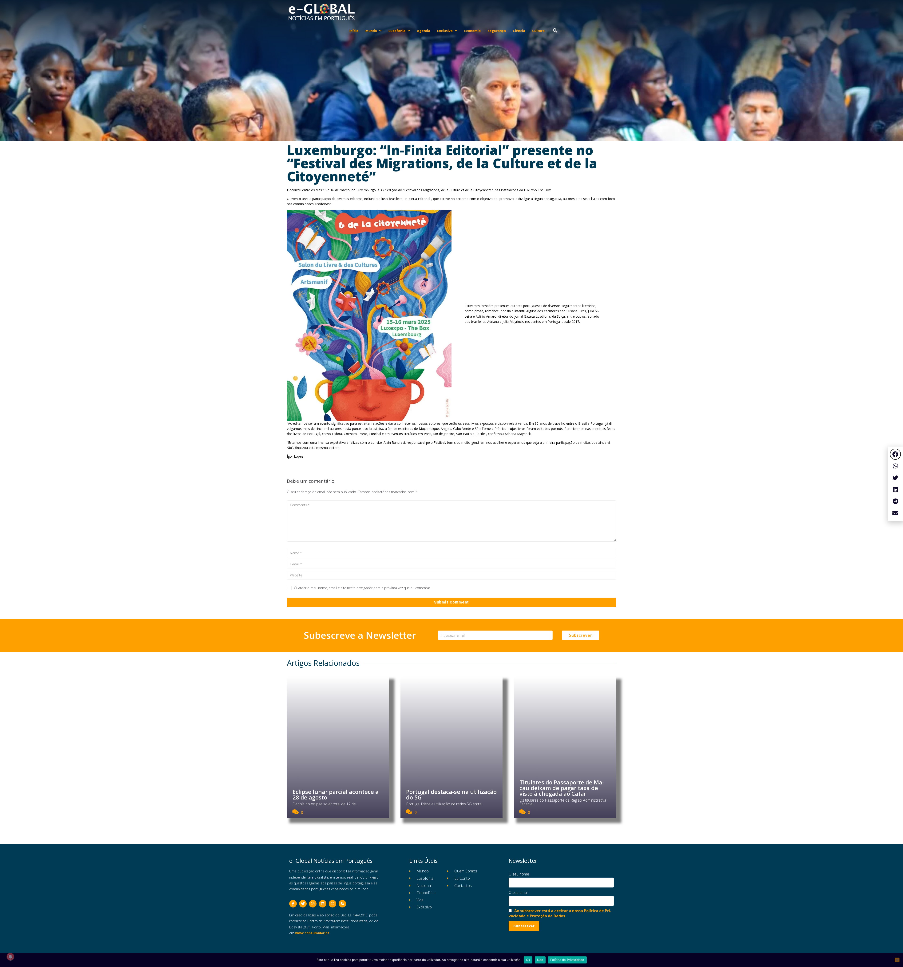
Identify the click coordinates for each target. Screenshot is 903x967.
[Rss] (342, 903)
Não (540, 960)
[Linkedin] (322, 903)
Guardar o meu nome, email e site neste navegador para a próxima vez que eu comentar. (362, 588)
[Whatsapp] (332, 903)
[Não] (897, 960)
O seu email (518, 892)
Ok (528, 960)
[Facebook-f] (293, 903)
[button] (895, 454)
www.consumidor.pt (312, 933)
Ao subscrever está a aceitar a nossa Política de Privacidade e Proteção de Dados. (560, 913)
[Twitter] (303, 903)
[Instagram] (313, 903)
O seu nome (519, 874)
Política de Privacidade (567, 960)
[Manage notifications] (10, 956)
